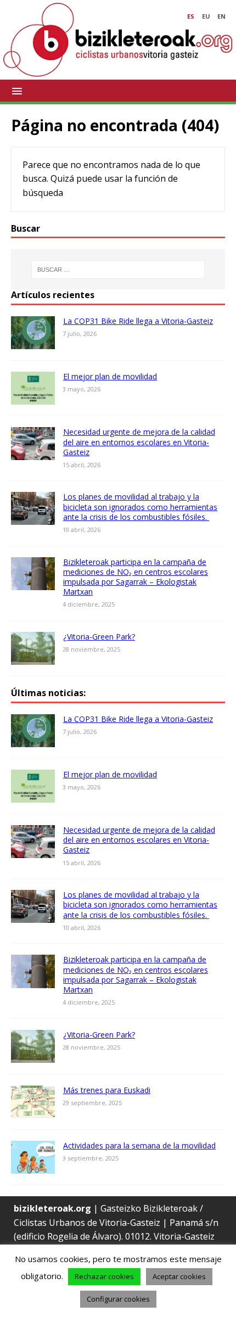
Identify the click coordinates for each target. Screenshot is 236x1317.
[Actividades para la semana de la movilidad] (33, 1166)
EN (221, 16)
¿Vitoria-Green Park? (99, 636)
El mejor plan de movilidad (110, 376)
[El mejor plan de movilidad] (33, 397)
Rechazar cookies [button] (104, 1276)
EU (206, 16)
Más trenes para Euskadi (106, 1090)
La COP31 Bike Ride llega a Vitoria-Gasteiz (138, 321)
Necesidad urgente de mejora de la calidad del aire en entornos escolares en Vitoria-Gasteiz (139, 442)
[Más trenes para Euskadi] (33, 1111)
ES (190, 16)
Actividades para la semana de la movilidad (139, 1145)
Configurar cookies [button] (118, 1299)
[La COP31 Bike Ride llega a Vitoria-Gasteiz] (33, 342)
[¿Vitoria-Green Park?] (33, 657)
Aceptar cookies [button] (179, 1276)
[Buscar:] (118, 269)
